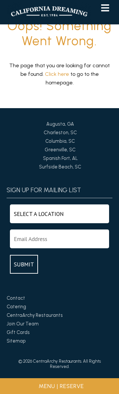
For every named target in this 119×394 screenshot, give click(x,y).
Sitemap (16, 341)
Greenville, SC (60, 150)
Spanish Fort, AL (60, 158)
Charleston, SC (60, 133)
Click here (57, 74)
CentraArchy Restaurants (35, 315)
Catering (16, 307)
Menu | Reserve (61, 386)
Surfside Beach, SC (60, 167)
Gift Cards (18, 332)
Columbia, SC (60, 141)
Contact (16, 298)
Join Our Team (23, 324)
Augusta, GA (60, 124)
